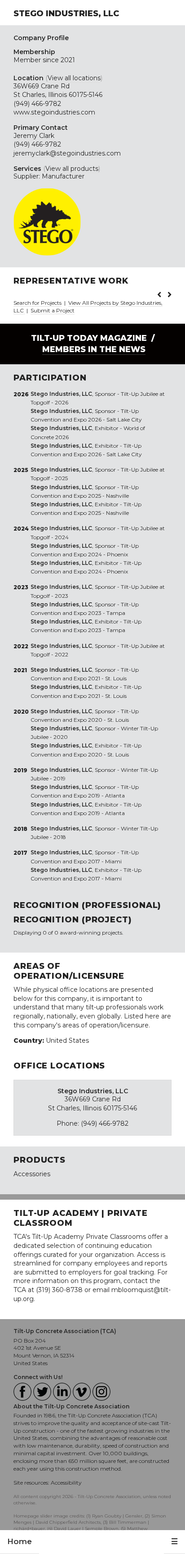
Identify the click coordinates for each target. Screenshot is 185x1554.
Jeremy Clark (33, 136)
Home (19, 1541)
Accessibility (66, 1482)
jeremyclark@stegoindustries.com (67, 153)
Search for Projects (37, 302)
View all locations (74, 78)
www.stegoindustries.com (54, 112)
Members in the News (93, 349)
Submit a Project (53, 310)
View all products (71, 169)
